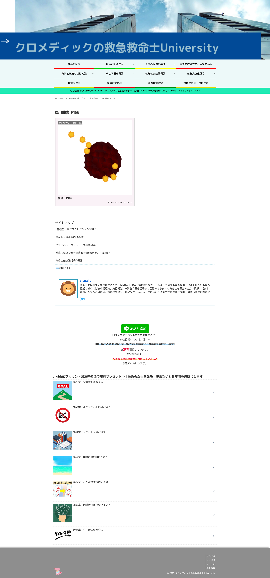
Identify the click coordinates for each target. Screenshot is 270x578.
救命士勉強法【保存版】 (69, 260)
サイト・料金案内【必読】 (71, 237)
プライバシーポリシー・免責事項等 (76, 245)
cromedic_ (86, 280)
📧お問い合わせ (65, 268)
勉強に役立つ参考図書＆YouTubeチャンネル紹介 (83, 252)
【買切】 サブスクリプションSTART (76, 229)
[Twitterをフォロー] (82, 299)
